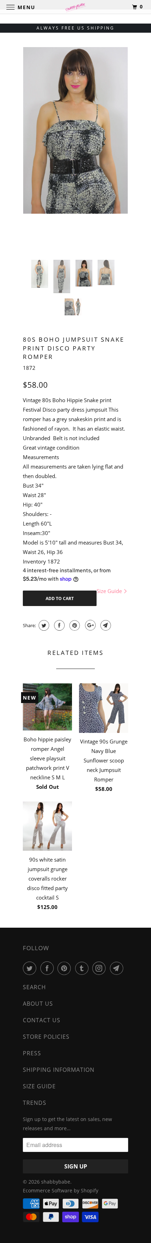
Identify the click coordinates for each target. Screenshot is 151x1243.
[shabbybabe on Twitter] (31, 968)
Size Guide (110, 590)
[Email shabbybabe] (118, 968)
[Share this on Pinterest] (74, 625)
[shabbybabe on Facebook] (48, 968)
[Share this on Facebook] (58, 625)
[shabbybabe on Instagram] (100, 968)
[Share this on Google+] (89, 625)
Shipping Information (58, 1070)
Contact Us (41, 1020)
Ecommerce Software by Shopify (60, 1190)
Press (32, 1053)
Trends (34, 1103)
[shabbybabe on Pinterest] (66, 968)
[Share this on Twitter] (43, 625)
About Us (38, 1003)
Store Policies (46, 1037)
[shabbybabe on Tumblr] (83, 968)
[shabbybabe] (75, 7)
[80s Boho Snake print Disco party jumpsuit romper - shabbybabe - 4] (75, 126)
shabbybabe (55, 1181)
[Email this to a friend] (105, 625)
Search (34, 987)
